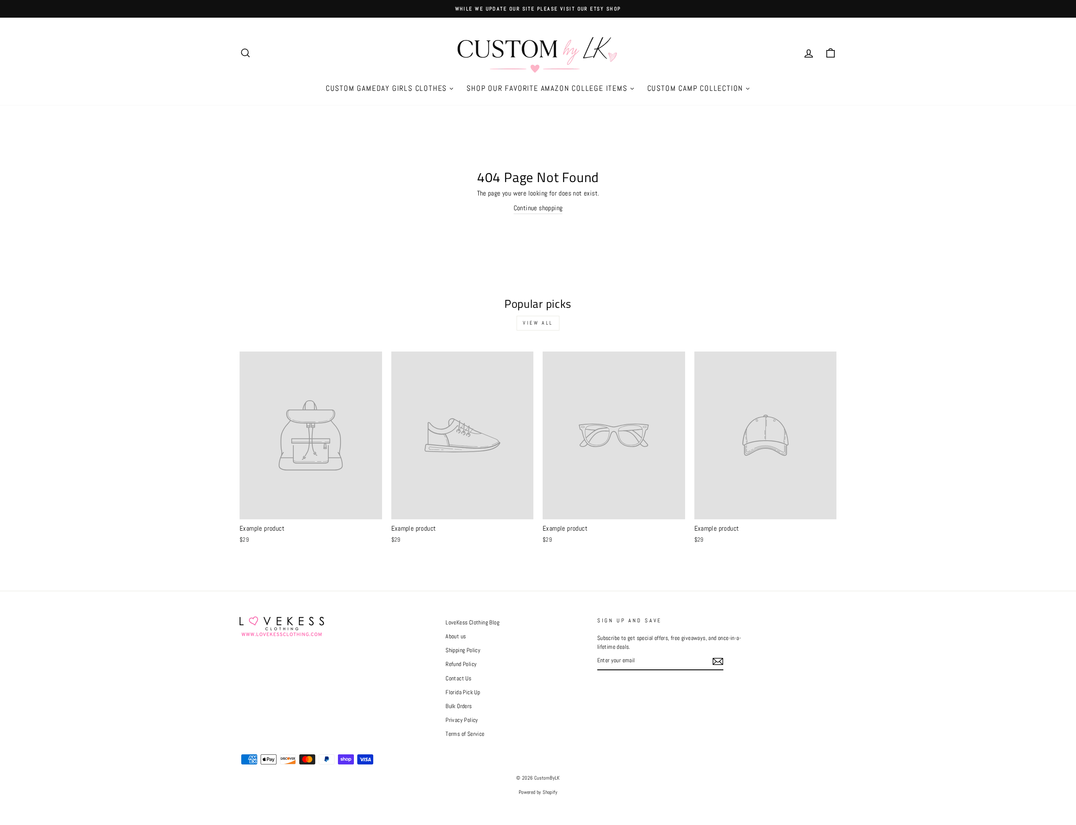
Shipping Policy (463, 650)
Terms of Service (465, 734)
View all (538, 323)
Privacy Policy (462, 720)
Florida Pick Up (463, 692)
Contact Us (458, 678)
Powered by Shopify (538, 792)
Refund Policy (461, 664)
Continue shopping (538, 208)
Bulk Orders (459, 706)
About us (456, 636)
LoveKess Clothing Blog (472, 622)
